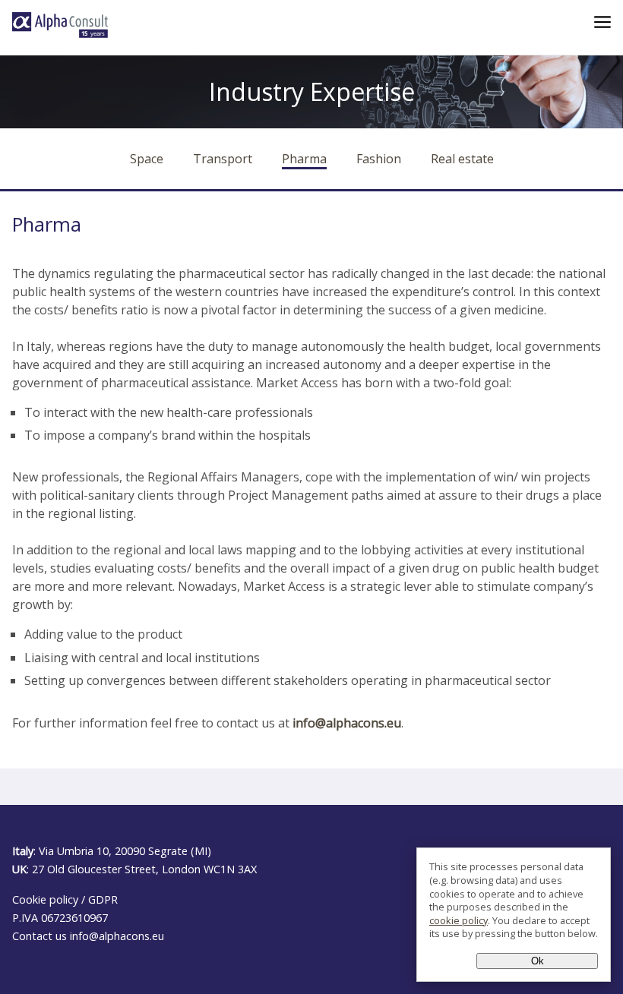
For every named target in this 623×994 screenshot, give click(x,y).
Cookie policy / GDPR (65, 899)
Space (146, 158)
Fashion (378, 158)
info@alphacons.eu (347, 723)
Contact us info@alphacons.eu (88, 936)
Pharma (304, 158)
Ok (537, 961)
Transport (222, 158)
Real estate (462, 158)
